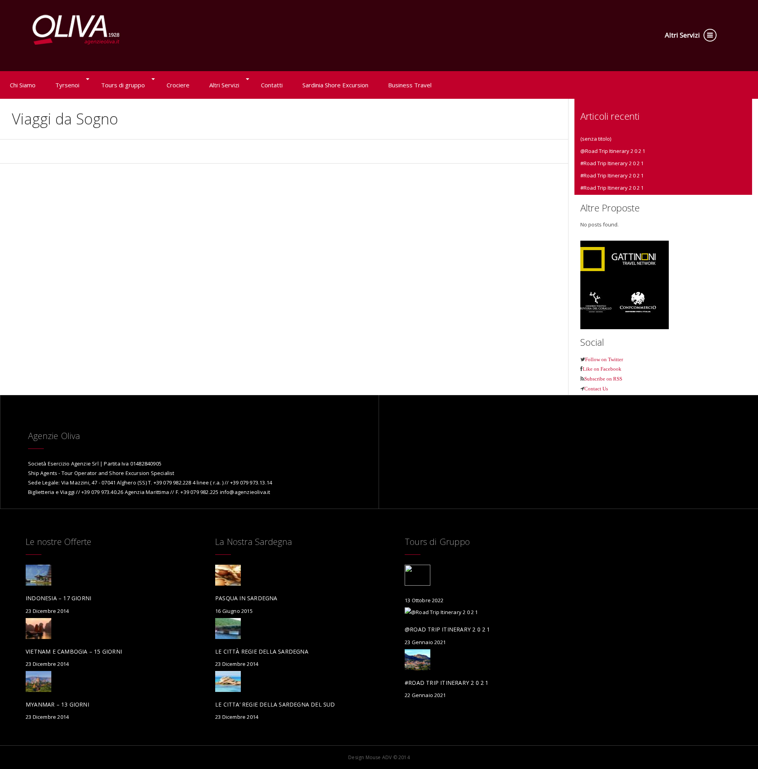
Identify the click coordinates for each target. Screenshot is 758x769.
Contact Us (596, 388)
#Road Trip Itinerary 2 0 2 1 (612, 163)
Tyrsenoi (67, 85)
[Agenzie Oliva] (76, 25)
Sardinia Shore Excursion (335, 85)
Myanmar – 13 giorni (57, 704)
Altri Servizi (683, 35)
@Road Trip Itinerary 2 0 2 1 (612, 151)
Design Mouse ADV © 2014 (379, 757)
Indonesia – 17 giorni (58, 598)
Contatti (272, 85)
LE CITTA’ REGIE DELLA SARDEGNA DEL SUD (275, 704)
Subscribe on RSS (603, 378)
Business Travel (410, 85)
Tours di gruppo (123, 85)
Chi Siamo (23, 85)
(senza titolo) (595, 138)
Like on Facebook (602, 368)
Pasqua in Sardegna (246, 598)
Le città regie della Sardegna (261, 651)
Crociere (178, 85)
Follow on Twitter (604, 359)
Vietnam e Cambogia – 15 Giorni (74, 651)
